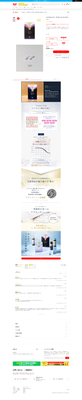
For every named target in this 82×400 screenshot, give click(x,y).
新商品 (25, 7)
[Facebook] (63, 57)
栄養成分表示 (17, 326)
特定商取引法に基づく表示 (26, 388)
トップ (14, 7)
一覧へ (68, 12)
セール (32, 7)
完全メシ (17, 7)
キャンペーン (21, 7)
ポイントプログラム (39, 7)
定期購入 (35, 7)
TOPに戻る (41, 258)
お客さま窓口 (15, 392)
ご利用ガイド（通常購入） (16, 388)
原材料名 (16, 323)
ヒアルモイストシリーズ (19, 9)
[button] (65, 280)
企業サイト (24, 392)
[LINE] (68, 57)
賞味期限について (18, 336)
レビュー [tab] (17, 271)
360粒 (63, 44)
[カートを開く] (66, 4)
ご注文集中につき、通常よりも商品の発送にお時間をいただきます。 (36, 12)
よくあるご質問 (15, 391)
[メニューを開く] (68, 4)
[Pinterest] (66, 57)
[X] (64, 57)
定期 (63, 38)
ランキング (28, 7)
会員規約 (24, 391)
